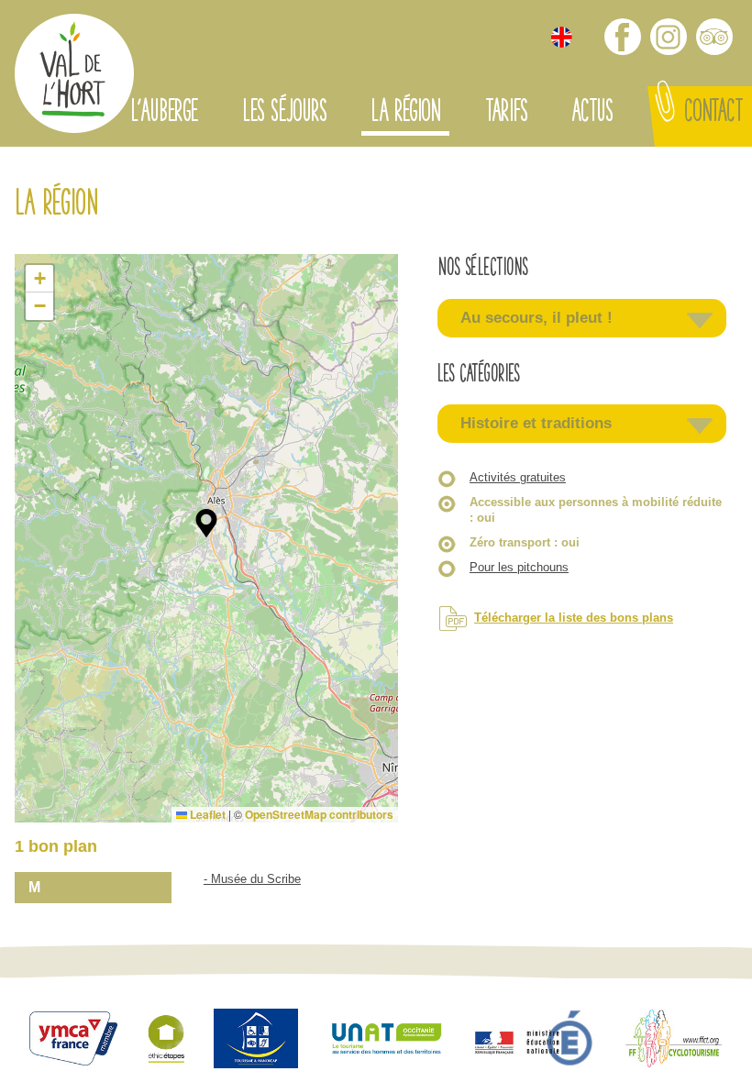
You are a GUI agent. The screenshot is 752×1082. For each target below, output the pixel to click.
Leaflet (206, 814)
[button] (206, 523)
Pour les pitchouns (519, 567)
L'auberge (164, 113)
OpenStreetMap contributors (319, 814)
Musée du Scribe (256, 879)
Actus (592, 113)
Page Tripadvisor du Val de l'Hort (714, 36)
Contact (713, 113)
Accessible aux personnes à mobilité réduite (596, 509)
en (561, 37)
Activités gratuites (518, 477)
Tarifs (506, 113)
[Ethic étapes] (166, 1040)
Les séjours (284, 113)
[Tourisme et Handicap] (256, 1041)
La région (405, 113)
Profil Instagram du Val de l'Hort (668, 36)
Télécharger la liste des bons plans (573, 617)
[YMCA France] (73, 1040)
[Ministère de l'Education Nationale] (535, 1041)
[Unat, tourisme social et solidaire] (387, 1041)
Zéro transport (525, 542)
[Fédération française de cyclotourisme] (674, 1041)
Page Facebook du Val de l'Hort (622, 36)
